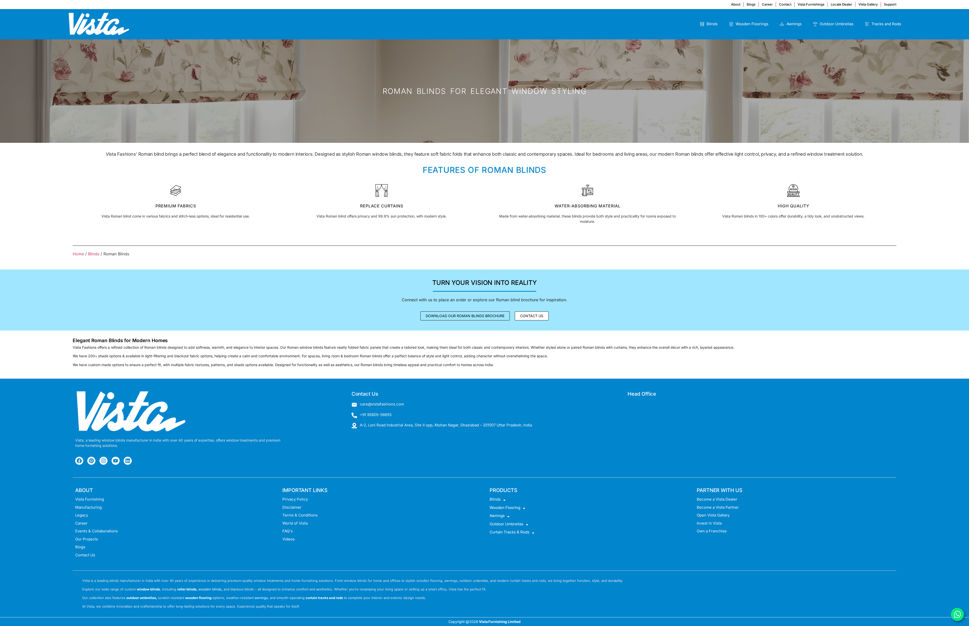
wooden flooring (198, 598)
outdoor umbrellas (141, 598)
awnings (261, 598)
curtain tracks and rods (324, 598)
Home (78, 253)
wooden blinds (210, 589)
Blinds (93, 253)
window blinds (148, 589)
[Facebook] (79, 461)
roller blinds (186, 589)
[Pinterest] (91, 461)
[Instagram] (103, 461)
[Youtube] (116, 461)
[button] (532, 315)
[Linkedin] (128, 461)
